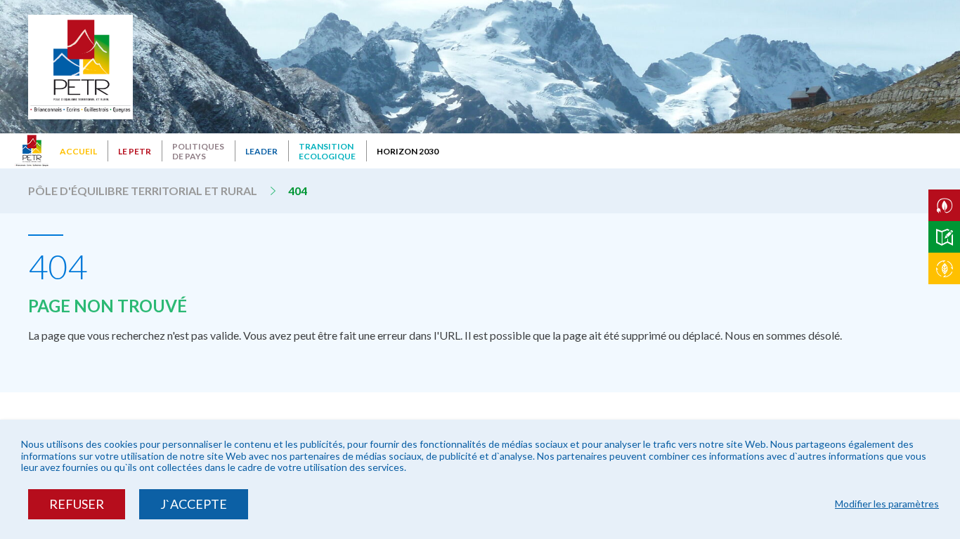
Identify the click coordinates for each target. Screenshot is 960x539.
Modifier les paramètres (887, 504)
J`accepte (193, 504)
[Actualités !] (944, 268)
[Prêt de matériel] (944, 205)
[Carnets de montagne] (944, 237)
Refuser (76, 504)
